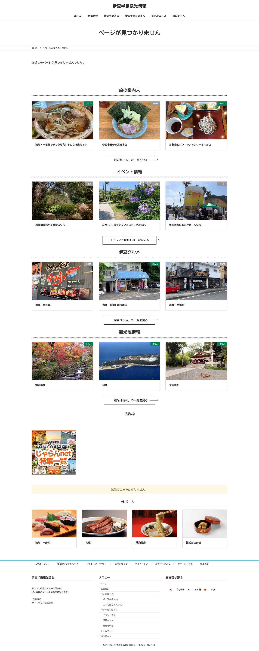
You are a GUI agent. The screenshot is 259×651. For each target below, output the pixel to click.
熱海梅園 (40, 385)
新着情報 (105, 589)
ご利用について (42, 564)
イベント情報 (109, 615)
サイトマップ (141, 564)
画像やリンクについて (68, 564)
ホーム (104, 584)
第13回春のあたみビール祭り (185, 225)
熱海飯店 (141, 542)
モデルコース (107, 631)
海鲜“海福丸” (178, 305)
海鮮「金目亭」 (44, 305)
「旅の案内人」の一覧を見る (129, 159)
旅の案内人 (106, 636)
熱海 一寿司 (42, 542)
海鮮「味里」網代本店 (114, 305)
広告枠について (162, 564)
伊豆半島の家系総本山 (114, 144)
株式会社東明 (193, 542)
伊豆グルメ (108, 620)
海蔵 (88, 542)
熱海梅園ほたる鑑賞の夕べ (50, 225)
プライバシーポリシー (96, 564)
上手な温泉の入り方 (112, 605)
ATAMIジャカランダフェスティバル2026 (124, 225)
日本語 (198, 589)
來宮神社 (174, 385)
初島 (104, 385)
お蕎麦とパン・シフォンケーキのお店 (190, 144)
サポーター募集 (185, 564)
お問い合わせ (121, 564)
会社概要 (204, 564)
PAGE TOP (249, 627)
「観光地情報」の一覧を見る (129, 400)
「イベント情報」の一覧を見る (129, 240)
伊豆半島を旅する (109, 610)
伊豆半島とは (107, 594)
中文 (213, 589)
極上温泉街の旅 (110, 599)
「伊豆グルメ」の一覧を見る (129, 320)
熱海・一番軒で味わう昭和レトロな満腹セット (61, 144)
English (180, 589)
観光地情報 (108, 626)
